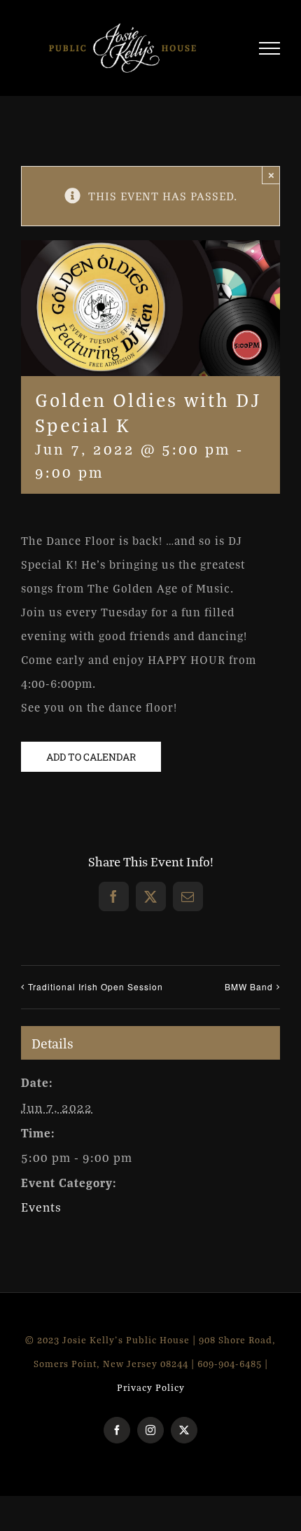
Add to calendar (91, 763)
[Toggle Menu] (270, 51)
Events (41, 1213)
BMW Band (249, 992)
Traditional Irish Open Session (95, 992)
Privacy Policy (151, 1393)
